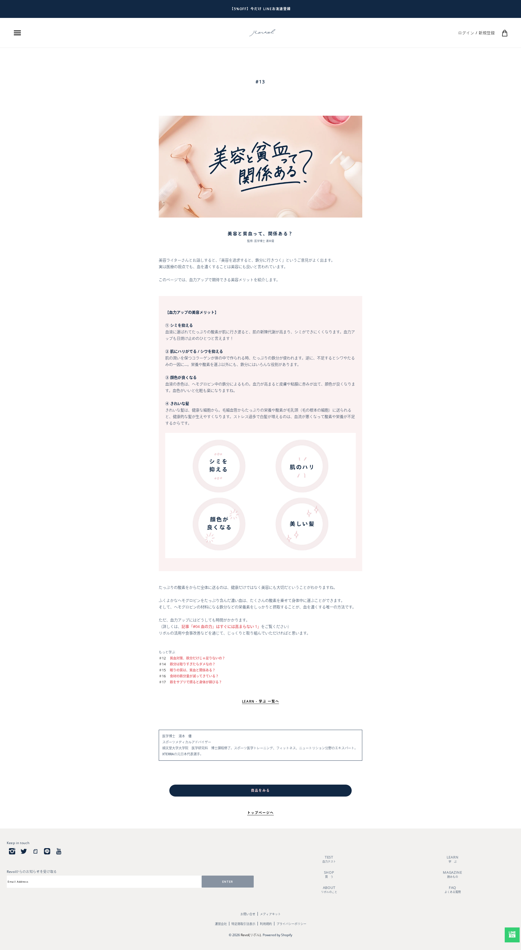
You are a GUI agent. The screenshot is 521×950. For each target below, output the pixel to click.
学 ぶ (452, 859)
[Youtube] (58, 851)
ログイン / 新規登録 (476, 32)
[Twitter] (23, 851)
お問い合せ (247, 914)
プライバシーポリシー (291, 924)
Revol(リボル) (251, 935)
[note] (35, 851)
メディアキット (270, 914)
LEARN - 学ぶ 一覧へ (260, 701)
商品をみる (260, 790)
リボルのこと (329, 889)
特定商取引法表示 (243, 924)
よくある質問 (452, 889)
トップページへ (260, 812)
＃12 (192, 658)
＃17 (190, 682)
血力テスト (329, 859)
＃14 (187, 664)
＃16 (189, 676)
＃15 (187, 670)
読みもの (452, 874)
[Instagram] (12, 851)
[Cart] (504, 32)
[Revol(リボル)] (262, 32)
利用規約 (266, 924)
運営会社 (221, 924)
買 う (329, 874)
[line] (47, 851)
